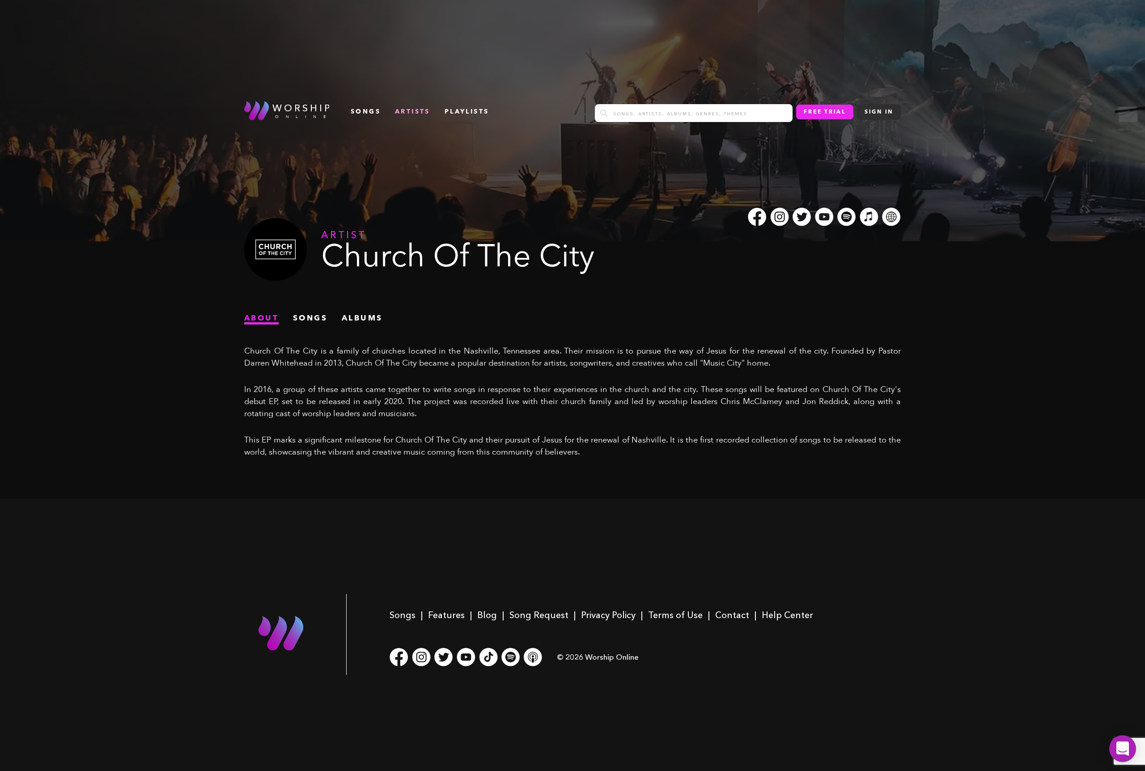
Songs (403, 615)
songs (366, 112)
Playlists (467, 112)
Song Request (538, 615)
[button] (1122, 748)
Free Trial (825, 112)
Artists (412, 112)
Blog (487, 615)
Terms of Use (675, 615)
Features (446, 615)
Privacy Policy (608, 615)
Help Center (787, 615)
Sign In (879, 112)
